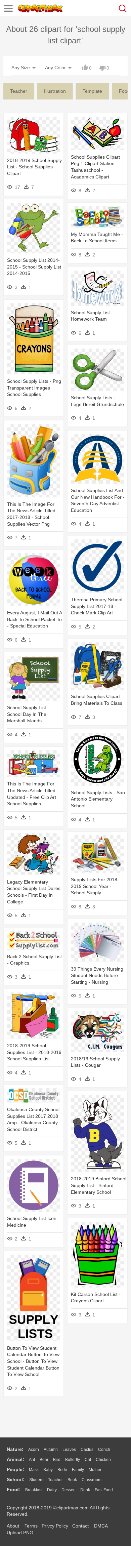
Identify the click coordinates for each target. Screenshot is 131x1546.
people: (15, 1469)
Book (72, 1479)
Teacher (55, 1479)
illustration (55, 91)
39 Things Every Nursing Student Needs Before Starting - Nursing (97, 975)
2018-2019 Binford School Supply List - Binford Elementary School (98, 1185)
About (13, 1526)
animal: (15, 1459)
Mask (34, 1469)
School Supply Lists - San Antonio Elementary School (98, 799)
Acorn (33, 1449)
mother (95, 1469)
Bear (44, 1459)
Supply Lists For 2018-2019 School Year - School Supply (95, 886)
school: (16, 1479)
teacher (18, 91)
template (92, 91)
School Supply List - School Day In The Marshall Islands (28, 714)
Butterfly (72, 1459)
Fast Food (104, 1490)
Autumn (51, 1449)
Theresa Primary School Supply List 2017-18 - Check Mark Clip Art (96, 606)
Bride (62, 1469)
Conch (104, 1449)
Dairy (52, 1490)
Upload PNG (20, 1532)
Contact (80, 1526)
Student (36, 1479)
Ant (32, 1459)
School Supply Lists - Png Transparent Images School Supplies (34, 387)
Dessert (68, 1490)
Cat (88, 1459)
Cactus (87, 1449)
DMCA (100, 1526)
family (78, 1469)
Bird (56, 1459)
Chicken (103, 1459)
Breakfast (33, 1490)
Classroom (91, 1479)
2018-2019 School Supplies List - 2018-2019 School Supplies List (34, 1052)
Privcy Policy (55, 1526)
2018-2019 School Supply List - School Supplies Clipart (34, 167)
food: (13, 1489)
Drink (85, 1490)
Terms (31, 1526)
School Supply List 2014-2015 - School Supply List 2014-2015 (34, 266)
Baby (48, 1469)
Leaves (69, 1449)
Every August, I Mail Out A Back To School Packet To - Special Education (34, 619)
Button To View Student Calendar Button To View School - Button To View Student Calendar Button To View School (33, 1361)
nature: (15, 1449)
